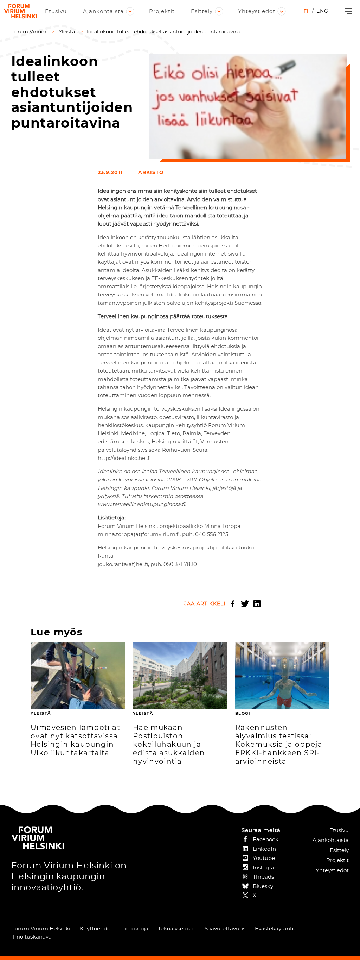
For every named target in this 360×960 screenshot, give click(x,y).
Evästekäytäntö (275, 928)
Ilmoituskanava (31, 936)
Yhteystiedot (256, 11)
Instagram (266, 867)
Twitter (244, 603)
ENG (322, 11)
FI (306, 11)
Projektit (162, 11)
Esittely (202, 11)
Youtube (264, 858)
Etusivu (56, 11)
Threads (263, 876)
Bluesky (263, 886)
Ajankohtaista (103, 11)
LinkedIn (257, 603)
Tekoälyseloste (176, 928)
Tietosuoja (135, 928)
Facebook (232, 603)
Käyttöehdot (96, 928)
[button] (347, 11)
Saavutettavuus (225, 928)
